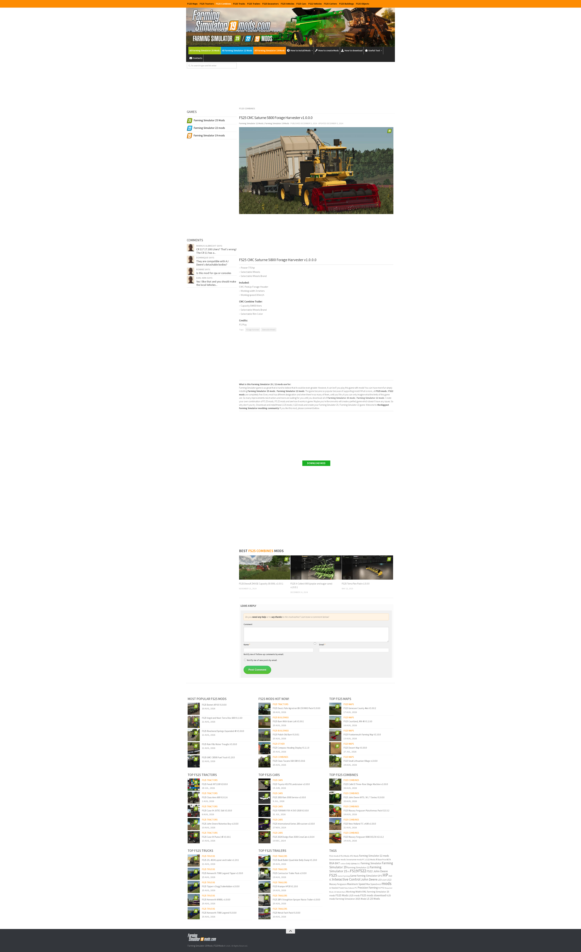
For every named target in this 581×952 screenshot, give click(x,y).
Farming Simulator (371, 863)
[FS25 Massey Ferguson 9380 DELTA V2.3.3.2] (335, 837)
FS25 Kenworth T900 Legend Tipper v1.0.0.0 (222, 873)
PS (379, 888)
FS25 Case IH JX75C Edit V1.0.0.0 (217, 810)
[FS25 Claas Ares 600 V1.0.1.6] (194, 798)
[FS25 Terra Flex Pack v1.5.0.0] (367, 567)
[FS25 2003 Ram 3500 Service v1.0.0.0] (264, 798)
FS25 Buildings (346, 3)
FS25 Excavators (270, 3)
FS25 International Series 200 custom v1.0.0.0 (294, 823)
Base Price (382, 859)
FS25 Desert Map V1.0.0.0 (355, 747)
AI (376, 859)
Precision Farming (368, 887)
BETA (389, 859)
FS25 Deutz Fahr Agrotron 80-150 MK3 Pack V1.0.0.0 (296, 708)
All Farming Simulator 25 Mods (204, 50)
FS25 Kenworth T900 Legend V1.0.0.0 (219, 912)
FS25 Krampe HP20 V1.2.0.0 (285, 886)
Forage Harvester (252, 329)
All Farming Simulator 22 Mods (237, 50)
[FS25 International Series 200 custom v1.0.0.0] (264, 824)
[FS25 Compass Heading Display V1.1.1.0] (264, 748)
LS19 (384, 880)
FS (349, 871)
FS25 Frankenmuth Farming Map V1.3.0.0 (362, 734)
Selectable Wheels (268, 329)
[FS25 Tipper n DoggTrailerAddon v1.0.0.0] (194, 887)
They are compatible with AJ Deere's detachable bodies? (212, 262)
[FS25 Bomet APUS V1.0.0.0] (194, 709)
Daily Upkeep (351, 863)
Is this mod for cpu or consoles (213, 273)
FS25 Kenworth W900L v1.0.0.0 (216, 899)
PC (356, 888)
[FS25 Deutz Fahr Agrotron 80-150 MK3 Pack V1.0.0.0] (264, 709)
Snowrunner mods (337, 859)
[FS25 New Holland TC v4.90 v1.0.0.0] (335, 824)
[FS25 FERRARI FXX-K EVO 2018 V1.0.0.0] (264, 811)
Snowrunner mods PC (355, 859)
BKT (337, 863)
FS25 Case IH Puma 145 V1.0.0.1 (216, 836)
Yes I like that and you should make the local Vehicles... (216, 283)
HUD (390, 875)
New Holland (349, 888)
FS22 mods (334, 856)
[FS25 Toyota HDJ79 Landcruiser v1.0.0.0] (264, 785)
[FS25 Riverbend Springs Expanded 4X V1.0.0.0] (194, 735)
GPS (379, 875)
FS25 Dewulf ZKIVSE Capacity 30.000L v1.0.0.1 (261, 583)
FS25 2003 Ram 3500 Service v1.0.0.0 (289, 797)
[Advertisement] (316, 84)
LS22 (389, 879)
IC (330, 879)
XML (364, 891)
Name (247, 644)
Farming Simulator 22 (358, 867)
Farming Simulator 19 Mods (200, 945)
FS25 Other (279, 743)
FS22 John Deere (377, 871)
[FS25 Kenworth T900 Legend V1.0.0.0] (194, 913)
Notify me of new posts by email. (262, 660)
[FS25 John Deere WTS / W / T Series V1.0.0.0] (335, 798)
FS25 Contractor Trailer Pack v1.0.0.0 (289, 873)
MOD (379, 884)
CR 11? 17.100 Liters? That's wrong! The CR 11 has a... (216, 250)
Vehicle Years (341, 892)
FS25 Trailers (253, 3)
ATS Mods (354, 856)
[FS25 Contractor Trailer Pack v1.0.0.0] (264, 874)
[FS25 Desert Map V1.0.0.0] (335, 748)
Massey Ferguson (338, 884)
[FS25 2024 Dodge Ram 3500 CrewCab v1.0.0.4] (264, 837)
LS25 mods (354, 895)
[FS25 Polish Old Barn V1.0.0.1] (264, 735)
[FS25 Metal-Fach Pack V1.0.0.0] (264, 913)
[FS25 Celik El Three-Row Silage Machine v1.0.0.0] (335, 785)
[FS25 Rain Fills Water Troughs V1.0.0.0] (194, 748)
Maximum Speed (356, 884)
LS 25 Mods (373, 898)
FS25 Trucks (239, 3)
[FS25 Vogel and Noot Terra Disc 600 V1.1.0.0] (194, 722)
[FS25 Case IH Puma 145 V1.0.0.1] (194, 837)
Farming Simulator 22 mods (374, 855)
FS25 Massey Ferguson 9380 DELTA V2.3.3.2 (363, 836)
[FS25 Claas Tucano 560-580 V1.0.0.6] (264, 761)
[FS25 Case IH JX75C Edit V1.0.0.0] (194, 811)
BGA (332, 863)
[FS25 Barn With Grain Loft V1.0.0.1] (264, 722)
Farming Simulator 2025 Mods (350, 898)
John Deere (369, 879)
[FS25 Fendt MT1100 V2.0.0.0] (194, 785)
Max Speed (371, 884)
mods (386, 883)
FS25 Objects (362, 3)
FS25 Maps (192, 3)
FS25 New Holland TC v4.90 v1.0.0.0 (359, 823)
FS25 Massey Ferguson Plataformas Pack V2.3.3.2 (366, 810)
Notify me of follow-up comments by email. (264, 654)
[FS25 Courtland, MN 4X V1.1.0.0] (335, 722)
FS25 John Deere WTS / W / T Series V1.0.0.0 (363, 797)
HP (385, 875)
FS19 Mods (218, 945)
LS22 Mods (370, 859)
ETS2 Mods (344, 856)
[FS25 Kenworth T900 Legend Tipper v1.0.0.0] (194, 874)
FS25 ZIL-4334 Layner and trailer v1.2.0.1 (220, 860)
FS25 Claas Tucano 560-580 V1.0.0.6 (289, 760)
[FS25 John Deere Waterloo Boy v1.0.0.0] (194, 824)
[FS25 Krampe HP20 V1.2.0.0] (264, 887)
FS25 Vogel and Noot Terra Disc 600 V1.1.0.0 (222, 717)
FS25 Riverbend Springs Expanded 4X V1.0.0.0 (223, 731)
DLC (358, 864)
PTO (382, 887)
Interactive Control (346, 879)
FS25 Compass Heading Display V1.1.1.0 (291, 747)
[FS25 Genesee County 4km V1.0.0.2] (335, 709)
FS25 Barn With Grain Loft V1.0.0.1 (288, 721)
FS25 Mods (341, 895)
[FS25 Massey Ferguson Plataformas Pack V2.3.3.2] (335, 811)
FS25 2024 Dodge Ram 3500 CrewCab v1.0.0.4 (293, 836)
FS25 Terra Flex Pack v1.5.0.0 (355, 583)
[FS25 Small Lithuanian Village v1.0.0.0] (335, 761)
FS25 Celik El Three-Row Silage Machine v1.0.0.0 (365, 784)
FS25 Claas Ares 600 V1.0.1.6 (214, 797)
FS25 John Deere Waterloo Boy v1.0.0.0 (220, 823)
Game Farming (344, 876)
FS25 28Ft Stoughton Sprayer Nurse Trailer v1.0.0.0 (296, 899)
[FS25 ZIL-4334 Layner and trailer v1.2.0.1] (194, 861)
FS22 (362, 870)
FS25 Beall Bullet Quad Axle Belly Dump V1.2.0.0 (295, 860)
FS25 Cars (301, 3)
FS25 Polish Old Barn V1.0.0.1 (286, 734)
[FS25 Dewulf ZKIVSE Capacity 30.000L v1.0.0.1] (264, 567)
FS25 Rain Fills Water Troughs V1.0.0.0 (219, 744)
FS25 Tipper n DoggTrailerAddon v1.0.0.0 (220, 886)
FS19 (354, 870)
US (335, 892)
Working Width (354, 891)
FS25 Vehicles (287, 3)
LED (380, 879)
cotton (343, 863)
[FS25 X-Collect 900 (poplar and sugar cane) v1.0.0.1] (316, 567)
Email (322, 644)
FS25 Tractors (207, 3)
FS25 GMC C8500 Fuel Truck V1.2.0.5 (218, 757)
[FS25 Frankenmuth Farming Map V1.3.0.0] (335, 735)
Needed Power (338, 888)
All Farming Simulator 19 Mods (269, 50)
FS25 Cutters (330, 3)
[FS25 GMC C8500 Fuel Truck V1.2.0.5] (194, 761)
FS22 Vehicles (315, 3)
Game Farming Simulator (363, 875)
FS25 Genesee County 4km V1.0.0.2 (359, 708)
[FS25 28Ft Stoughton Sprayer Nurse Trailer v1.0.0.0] (264, 900)
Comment (248, 624)
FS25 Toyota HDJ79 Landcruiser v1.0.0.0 (291, 784)
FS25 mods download (373, 895)
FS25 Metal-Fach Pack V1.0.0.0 (286, 912)
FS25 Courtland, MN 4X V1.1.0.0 (357, 721)
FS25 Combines (223, 3)
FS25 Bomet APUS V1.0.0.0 (214, 704)
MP (330, 888)
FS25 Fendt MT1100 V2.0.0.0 (215, 784)
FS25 (333, 875)
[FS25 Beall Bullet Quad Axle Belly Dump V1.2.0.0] (264, 861)
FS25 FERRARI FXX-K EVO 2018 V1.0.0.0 (291, 810)
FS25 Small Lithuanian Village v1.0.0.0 (360, 760)
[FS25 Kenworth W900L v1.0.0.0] (194, 900)
